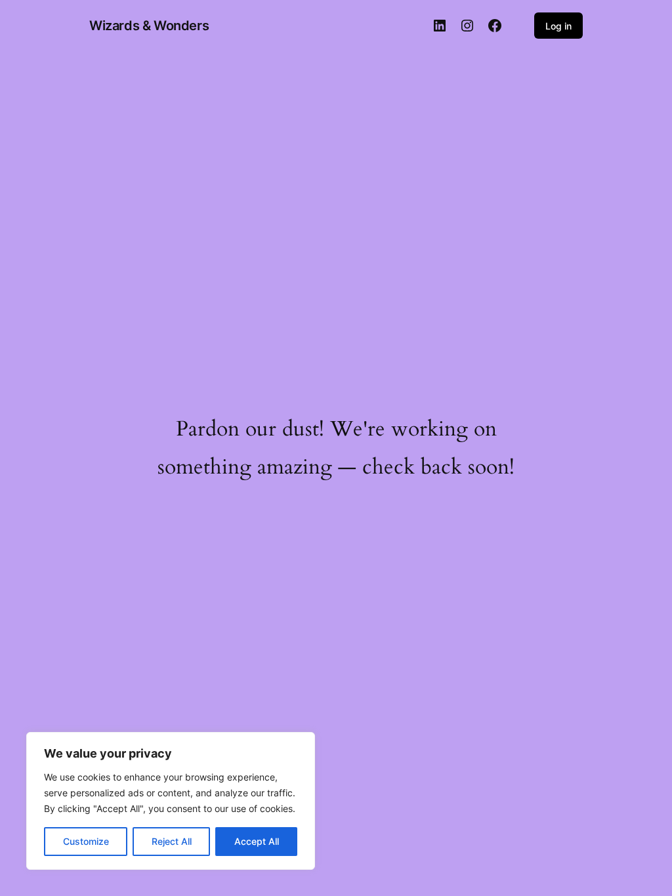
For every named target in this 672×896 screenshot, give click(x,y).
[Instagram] (467, 25)
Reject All (172, 841)
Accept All (256, 841)
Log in (558, 25)
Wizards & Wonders (149, 25)
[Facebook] (495, 25)
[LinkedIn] (440, 25)
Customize (86, 841)
